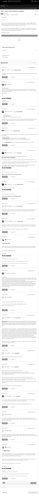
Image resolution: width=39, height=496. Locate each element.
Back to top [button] (5, 492)
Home (2, 8)
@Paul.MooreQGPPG (6, 243)
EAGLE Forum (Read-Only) (18, 8)
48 (5, 218)
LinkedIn (3, 174)
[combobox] (14, 1)
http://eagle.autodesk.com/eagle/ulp (8, 157)
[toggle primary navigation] (2, 1)
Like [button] (19, 38)
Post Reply (33, 483)
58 (5, 444)
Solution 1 (4, 50)
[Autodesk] (5, 1)
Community (3, 5)
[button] (38, 14)
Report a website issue (33, 492)
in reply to (16, 70)
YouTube (6, 174)
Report (19, 40)
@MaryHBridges (7, 450)
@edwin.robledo (6, 115)
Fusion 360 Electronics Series (17, 174)
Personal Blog (10, 174)
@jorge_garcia (4, 321)
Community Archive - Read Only (8, 8)
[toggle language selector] (32, 1)
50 (5, 270)
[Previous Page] (31, 63)
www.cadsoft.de (7, 138)
